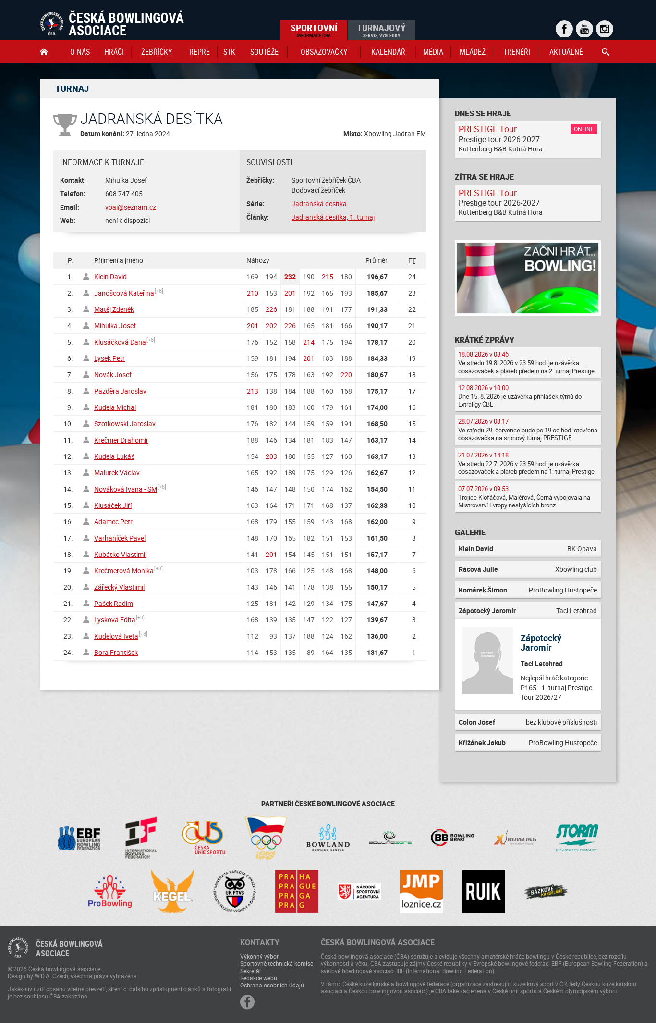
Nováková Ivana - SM (125, 488)
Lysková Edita (114, 619)
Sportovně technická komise (276, 963)
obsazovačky (324, 52)
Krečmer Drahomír (121, 439)
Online (584, 129)
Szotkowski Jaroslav (125, 423)
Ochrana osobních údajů (272, 985)
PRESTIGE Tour (488, 129)
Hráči (114, 52)
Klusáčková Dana (120, 341)
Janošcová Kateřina (124, 292)
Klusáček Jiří (113, 505)
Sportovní (314, 29)
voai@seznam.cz (130, 206)
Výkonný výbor (259, 956)
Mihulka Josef (115, 325)
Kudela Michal (115, 407)
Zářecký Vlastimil (119, 587)
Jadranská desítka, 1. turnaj (333, 217)
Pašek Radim (113, 603)
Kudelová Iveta (116, 636)
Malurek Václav (117, 472)
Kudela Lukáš (114, 456)
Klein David (110, 276)
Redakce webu (258, 978)
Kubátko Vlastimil (120, 554)
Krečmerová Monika (124, 570)
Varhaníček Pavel (120, 537)
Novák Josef (113, 374)
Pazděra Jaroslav (120, 390)
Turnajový (381, 29)
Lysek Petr (109, 358)
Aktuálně (566, 52)
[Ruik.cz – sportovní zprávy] (483, 891)
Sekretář (250, 970)
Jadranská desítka (319, 203)
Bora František (116, 652)
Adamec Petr (113, 521)
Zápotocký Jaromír (541, 642)
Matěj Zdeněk (114, 309)
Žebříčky (156, 52)
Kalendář (388, 52)
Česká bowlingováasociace (69, 948)
